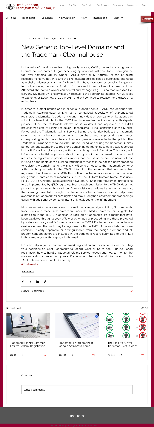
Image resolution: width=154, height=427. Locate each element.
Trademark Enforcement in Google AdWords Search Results (76, 344)
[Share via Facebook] (22, 281)
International (100, 17)
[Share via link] (44, 281)
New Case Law (67, 17)
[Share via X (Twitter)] (30, 281)
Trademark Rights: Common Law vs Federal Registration (27, 344)
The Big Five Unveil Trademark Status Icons (122, 344)
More (117, 17)
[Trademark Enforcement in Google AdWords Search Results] (77, 325)
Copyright (47, 17)
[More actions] (131, 38)
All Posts (11, 17)
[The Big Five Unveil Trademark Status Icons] (126, 325)
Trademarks (28, 17)
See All (144, 307)
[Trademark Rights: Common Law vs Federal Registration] (28, 325)
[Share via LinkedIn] (37, 281)
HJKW (84, 17)
